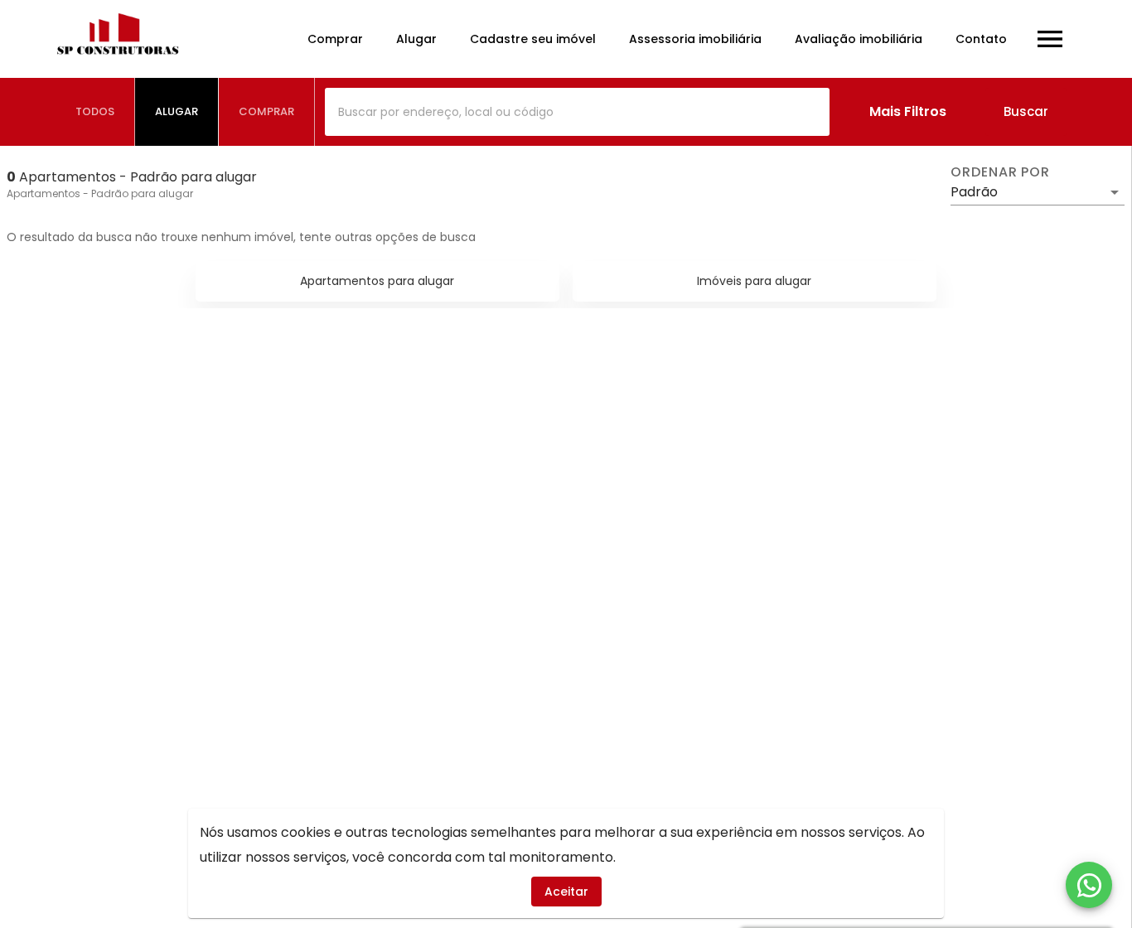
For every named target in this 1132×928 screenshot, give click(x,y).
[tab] (95, 112)
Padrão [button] (974, 191)
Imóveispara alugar (754, 281)
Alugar (416, 39)
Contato (981, 39)
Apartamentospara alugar (377, 281)
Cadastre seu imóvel (533, 39)
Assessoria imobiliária (695, 39)
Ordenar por (1000, 172)
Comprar (335, 39)
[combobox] (577, 112)
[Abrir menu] (1049, 38)
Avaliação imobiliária (858, 39)
